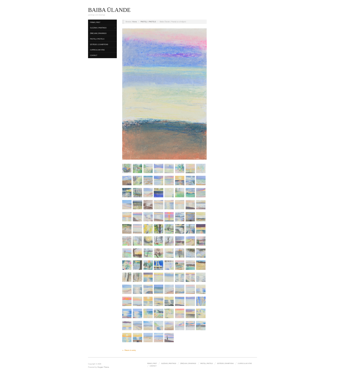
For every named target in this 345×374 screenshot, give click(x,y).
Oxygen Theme (103, 367)
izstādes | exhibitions (99, 44)
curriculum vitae (97, 50)
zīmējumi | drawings (98, 33)
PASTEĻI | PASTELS (97, 39)
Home (134, 21)
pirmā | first (95, 22)
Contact (93, 55)
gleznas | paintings (98, 28)
